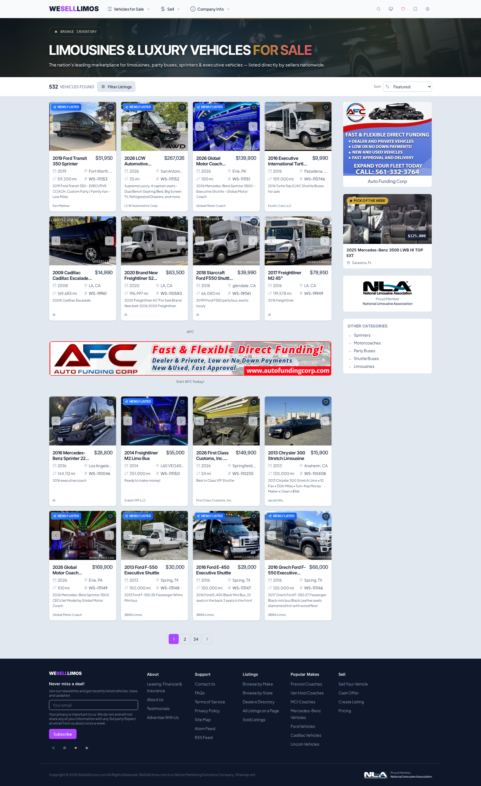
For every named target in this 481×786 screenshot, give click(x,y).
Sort (377, 86)
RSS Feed (204, 737)
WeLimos (74, 9)
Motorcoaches (364, 342)
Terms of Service (210, 701)
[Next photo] (109, 126)
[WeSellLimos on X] (53, 747)
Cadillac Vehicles (306, 735)
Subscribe (62, 733)
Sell (170, 8)
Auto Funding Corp (387, 181)
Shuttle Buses (363, 358)
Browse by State (258, 692)
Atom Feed (205, 728)
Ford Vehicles (303, 726)
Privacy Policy (207, 710)
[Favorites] (403, 8)
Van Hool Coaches (307, 692)
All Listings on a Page (261, 710)
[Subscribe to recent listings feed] (86, 747)
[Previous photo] (55, 126)
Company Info (210, 8)
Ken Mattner (61, 205)
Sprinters (359, 334)
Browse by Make (258, 683)
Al (54, 314)
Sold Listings (254, 719)
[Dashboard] (427, 8)
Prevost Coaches (306, 683)
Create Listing (351, 701)
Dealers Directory (259, 701)
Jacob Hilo (275, 500)
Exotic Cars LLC (279, 205)
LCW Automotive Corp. (141, 205)
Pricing (344, 710)
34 (195, 638)
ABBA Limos (133, 614)
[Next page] (207, 639)
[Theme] (390, 8)
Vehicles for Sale (129, 8)
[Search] (378, 8)
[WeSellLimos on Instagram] (64, 747)
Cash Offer (348, 692)
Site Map (203, 719)
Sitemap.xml (245, 775)
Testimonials (158, 708)
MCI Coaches (303, 701)
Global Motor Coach (210, 205)
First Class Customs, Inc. (214, 500)
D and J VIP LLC (135, 500)
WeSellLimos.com (92, 775)
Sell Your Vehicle (353, 683)
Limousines (361, 366)
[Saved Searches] (415, 8)
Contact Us (205, 683)
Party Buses (361, 350)
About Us (155, 699)
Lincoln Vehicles (305, 743)
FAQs (200, 692)
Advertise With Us (163, 717)
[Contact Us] (75, 747)
